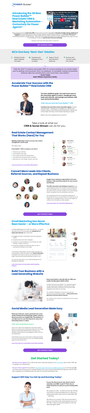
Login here (60, 362)
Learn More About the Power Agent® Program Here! (50, 368)
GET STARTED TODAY (45, 45)
